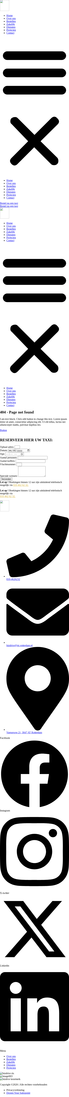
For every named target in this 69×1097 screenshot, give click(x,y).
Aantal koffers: (8, 461)
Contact (10, 32)
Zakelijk (10, 24)
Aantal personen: (9, 457)
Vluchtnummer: (8, 464)
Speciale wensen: (9, 476)
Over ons (11, 18)
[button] (34, 106)
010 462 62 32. (21, 485)
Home (9, 15)
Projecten (11, 30)
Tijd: (2, 453)
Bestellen (11, 21)
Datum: (4, 450)
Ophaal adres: (7, 447)
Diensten (10, 27)
